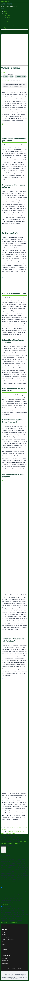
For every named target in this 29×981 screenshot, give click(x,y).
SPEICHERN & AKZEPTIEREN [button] (9, 922)
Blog (8, 80)
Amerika (4, 949)
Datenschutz (5, 963)
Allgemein (5, 76)
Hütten (4, 947)
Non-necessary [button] (5, 904)
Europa (4, 934)
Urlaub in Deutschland (20, 76)
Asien (3, 942)
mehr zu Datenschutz (15, 843)
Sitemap (4, 958)
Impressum (5, 960)
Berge (11, 76)
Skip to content (5, 1)
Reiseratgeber (6, 937)
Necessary (5, 888)
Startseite (4, 80)
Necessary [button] (3, 886)
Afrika (3, 944)
